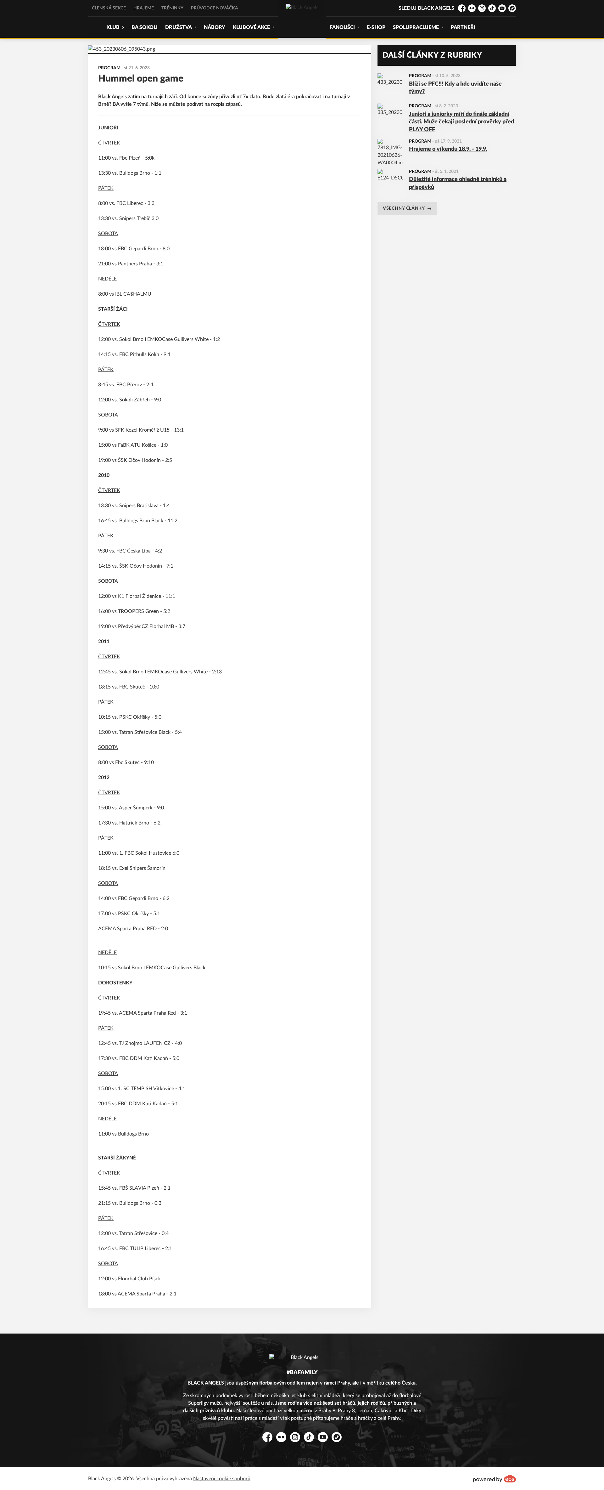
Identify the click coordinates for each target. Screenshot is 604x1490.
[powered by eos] (494, 1478)
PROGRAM (420, 76)
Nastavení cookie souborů (221, 1478)
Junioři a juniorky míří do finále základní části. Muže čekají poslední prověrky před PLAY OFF (461, 122)
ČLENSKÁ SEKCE (109, 8)
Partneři (463, 27)
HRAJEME (143, 8)
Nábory (214, 27)
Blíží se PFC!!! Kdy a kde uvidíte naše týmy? (455, 88)
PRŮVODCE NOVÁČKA (214, 8)
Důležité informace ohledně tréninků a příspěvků (457, 183)
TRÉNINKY (172, 8)
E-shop (376, 27)
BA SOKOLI (144, 27)
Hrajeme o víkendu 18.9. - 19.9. (448, 149)
